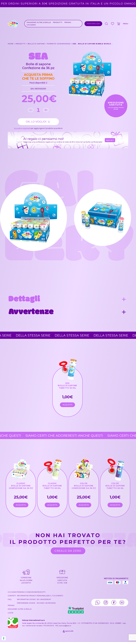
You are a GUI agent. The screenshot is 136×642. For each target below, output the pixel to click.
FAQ (9, 599)
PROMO (67, 22)
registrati (26, 128)
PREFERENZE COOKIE (26, 603)
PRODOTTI (57, 22)
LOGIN (10, 613)
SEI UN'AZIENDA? (44, 599)
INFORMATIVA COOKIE (26, 599)
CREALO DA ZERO (68, 550)
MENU (125, 24)
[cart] (119, 24)
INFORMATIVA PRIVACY (26, 596)
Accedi (17, 128)
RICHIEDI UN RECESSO (46, 603)
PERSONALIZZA (93, 24)
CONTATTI (12, 596)
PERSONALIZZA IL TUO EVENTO (50, 596)
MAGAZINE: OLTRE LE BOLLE (39, 22)
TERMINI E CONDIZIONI (27, 592)
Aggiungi (109, 140)
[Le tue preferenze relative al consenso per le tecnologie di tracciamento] (4, 638)
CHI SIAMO (31, 25)
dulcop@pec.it (65, 626)
